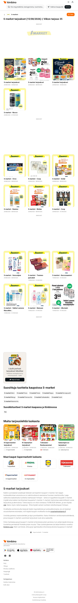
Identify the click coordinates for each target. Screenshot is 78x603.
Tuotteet (6, 574)
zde (4, 505)
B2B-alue (6, 585)
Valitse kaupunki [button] (56, 7)
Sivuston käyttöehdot (39, 597)
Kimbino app (8, 527)
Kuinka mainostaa (9, 582)
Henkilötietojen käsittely (39, 600)
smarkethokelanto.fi (58, 511)
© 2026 (39, 592)
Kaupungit (6, 571)
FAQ (4, 563)
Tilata (71, 14)
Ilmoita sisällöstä (9, 569)
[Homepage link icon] (31, 532)
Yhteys (5, 566)
